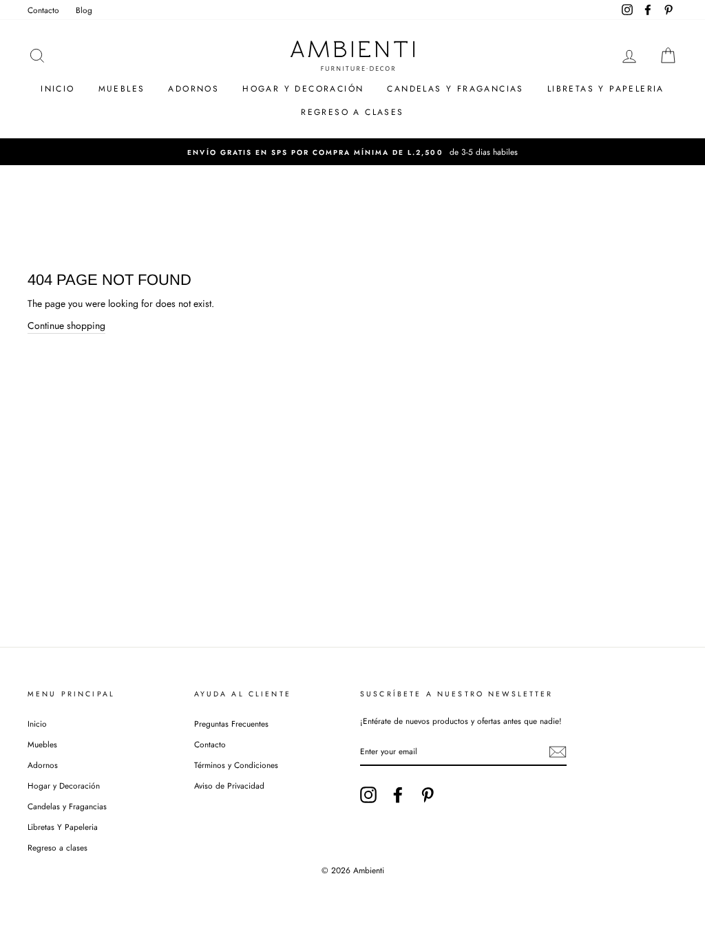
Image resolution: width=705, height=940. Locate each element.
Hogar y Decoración (303, 89)
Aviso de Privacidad (229, 785)
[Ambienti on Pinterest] (427, 795)
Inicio (57, 89)
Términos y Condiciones (236, 765)
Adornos (193, 89)
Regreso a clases (352, 112)
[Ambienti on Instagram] (368, 795)
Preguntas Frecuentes (231, 723)
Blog (84, 10)
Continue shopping (66, 325)
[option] (352, 151)
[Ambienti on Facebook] (398, 795)
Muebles (121, 89)
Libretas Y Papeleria (605, 89)
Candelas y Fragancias (455, 89)
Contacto (43, 10)
